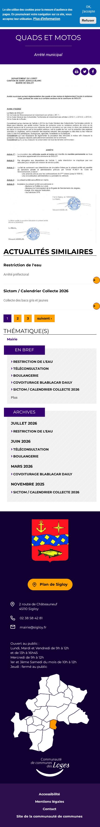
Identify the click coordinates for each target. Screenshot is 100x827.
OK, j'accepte (88, 9)
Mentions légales (49, 801)
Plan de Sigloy (54, 584)
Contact (49, 809)
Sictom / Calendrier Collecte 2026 (35, 291)
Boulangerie (25, 375)
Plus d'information (46, 19)
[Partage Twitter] (84, 71)
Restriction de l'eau (22, 265)
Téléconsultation (31, 369)
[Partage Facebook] (93, 71)
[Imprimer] (76, 71)
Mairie (12, 339)
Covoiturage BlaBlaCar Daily (42, 382)
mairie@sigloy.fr (33, 627)
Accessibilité (49, 794)
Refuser (88, 20)
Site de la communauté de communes (49, 816)
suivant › (44, 318)
